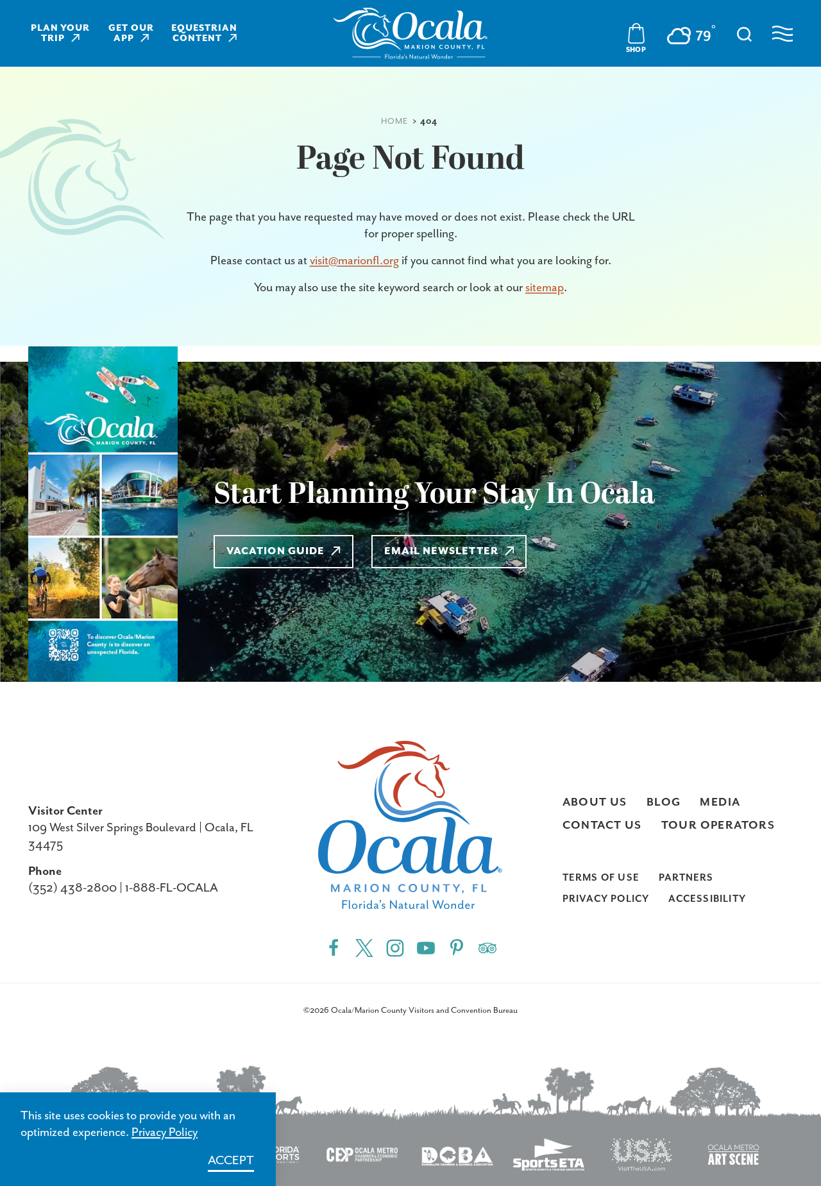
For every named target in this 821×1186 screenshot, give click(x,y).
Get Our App (131, 33)
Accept (231, 1160)
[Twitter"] (364, 947)
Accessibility (707, 899)
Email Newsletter (441, 551)
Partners (686, 877)
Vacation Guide (275, 551)
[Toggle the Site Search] (744, 33)
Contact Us (602, 825)
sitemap (544, 287)
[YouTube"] (426, 947)
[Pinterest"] (457, 947)
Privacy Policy (606, 899)
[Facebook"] (334, 947)
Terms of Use (601, 877)
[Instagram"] (395, 947)
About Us (595, 802)
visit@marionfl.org (354, 260)
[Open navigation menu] (782, 34)
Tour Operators (718, 825)
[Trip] (487, 947)
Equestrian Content (204, 33)
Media (720, 802)
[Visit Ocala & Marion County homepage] (410, 33)
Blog (664, 802)
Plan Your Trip (60, 33)
